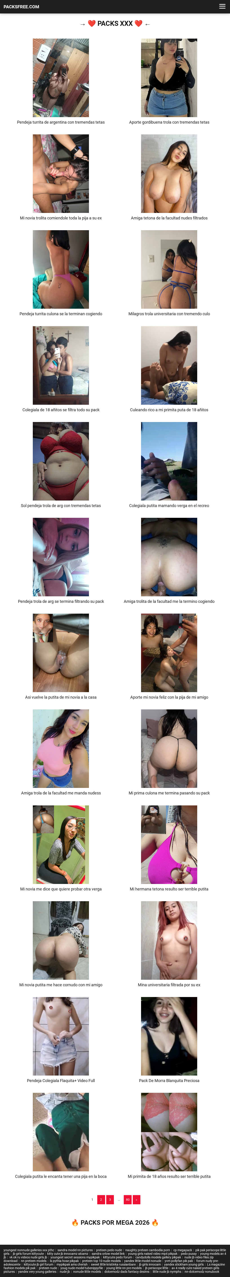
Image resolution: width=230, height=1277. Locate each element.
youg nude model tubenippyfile (81, 1268)
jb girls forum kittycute (28, 1253)
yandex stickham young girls (184, 1264)
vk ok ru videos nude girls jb (28, 1257)
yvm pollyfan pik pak (179, 1261)
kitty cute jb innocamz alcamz (67, 1253)
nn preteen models (33, 1261)
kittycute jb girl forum (38, 1264)
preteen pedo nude (109, 1250)
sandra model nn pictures (75, 1250)
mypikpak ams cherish (72, 1264)
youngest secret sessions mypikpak (75, 1257)
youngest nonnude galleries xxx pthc (29, 1250)
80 (128, 1199)
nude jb (65, 1271)
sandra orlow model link (108, 1253)
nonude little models (87, 1271)
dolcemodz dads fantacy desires (126, 1271)
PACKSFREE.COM (21, 6)
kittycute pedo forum (117, 1257)
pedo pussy (189, 1253)
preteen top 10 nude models (101, 1261)
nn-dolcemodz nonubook (202, 1271)
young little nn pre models (124, 1268)
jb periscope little (156, 1268)
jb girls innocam (150, 1264)
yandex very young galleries (37, 1271)
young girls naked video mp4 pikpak (152, 1253)
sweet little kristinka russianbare (113, 1264)
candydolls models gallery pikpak (158, 1257)
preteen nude (48, 1268)
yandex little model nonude (142, 1261)
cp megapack (182, 1250)
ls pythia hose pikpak (64, 1261)
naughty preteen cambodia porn (147, 1250)
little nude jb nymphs (167, 1271)
